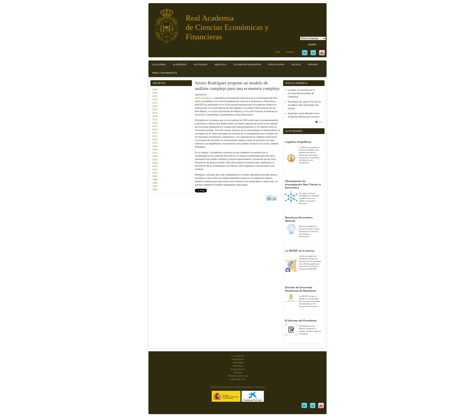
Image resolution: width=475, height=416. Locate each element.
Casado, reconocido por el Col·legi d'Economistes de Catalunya (301, 93)
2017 (155, 119)
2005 (155, 159)
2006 (155, 156)
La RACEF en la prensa (299, 250)
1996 (155, 189)
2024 (155, 96)
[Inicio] (163, 23)
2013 (155, 133)
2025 (155, 93)
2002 (155, 169)
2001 (155, 173)
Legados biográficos (298, 141)
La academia (238, 356)
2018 (155, 116)
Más (321, 122)
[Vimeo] (313, 55)
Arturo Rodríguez (203, 98)
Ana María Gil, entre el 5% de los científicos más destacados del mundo (304, 105)
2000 (155, 176)
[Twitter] (305, 55)
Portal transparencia (164, 73)
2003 (155, 166)
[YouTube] (322, 55)
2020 (155, 109)
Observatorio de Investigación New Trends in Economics (303, 184)
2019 (155, 113)
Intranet (313, 64)
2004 (155, 163)
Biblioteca (220, 64)
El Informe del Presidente (301, 320)
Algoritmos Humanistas (247, 64)
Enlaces (296, 64)
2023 (155, 99)
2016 (155, 123)
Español (312, 44)
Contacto (289, 52)
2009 (155, 146)
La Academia (159, 64)
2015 (155, 126)
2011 (154, 139)
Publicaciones (276, 64)
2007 (155, 153)
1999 (155, 179)
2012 (155, 136)
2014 (155, 129)
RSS (278, 52)
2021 (155, 106)
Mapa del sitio (238, 379)
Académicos (179, 64)
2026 (155, 89)
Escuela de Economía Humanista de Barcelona (300, 289)
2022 (155, 103)
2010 (155, 143)
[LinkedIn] (304, 408)
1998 (155, 183)
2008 (155, 149)
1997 (155, 186)
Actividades (200, 64)
